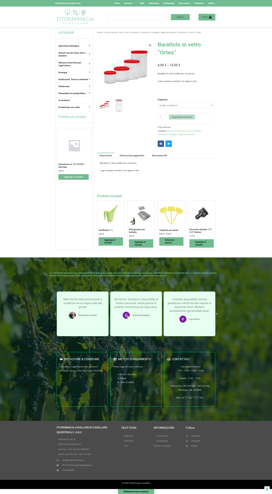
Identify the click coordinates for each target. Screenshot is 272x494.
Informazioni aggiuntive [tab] (132, 155)
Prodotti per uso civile (74, 107)
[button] (150, 45)
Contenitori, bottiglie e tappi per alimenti (158, 32)
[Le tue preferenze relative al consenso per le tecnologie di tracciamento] (267, 489)
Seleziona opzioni (169, 241)
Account (128, 3)
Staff (142, 3)
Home (117, 3)
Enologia (74, 72)
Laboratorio (153, 3)
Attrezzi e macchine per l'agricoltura (74, 64)
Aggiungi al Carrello (182, 117)
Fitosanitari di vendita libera (74, 93)
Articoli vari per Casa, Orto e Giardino (74, 54)
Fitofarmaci (74, 86)
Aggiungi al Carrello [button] (73, 177)
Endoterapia (168, 3)
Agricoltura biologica (74, 45)
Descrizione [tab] (106, 155)
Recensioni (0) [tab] (159, 155)
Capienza (162, 99)
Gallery (211, 3)
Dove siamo (184, 3)
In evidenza (64, 100)
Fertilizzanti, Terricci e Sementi (74, 79)
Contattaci (199, 3)
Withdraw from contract (136, 491)
